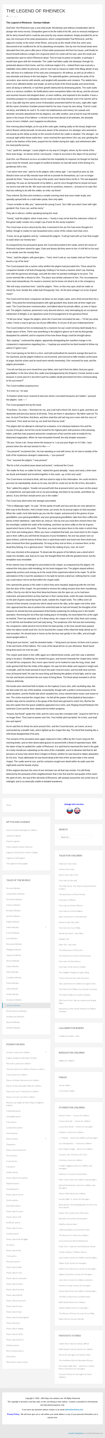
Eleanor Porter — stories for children (74, 1115)
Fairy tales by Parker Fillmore (71, 905)
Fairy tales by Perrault (68, 880)
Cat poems (10, 1167)
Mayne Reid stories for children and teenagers (78, 1291)
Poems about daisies (14, 1284)
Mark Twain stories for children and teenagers (78, 1179)
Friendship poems (13, 1111)
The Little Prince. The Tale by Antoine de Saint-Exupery (78, 887)
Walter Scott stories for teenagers (73, 1263)
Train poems (11, 1256)
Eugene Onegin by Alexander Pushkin (21, 1058)
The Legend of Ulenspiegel (16, 863)
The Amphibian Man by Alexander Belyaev (76, 1360)
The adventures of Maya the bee (72, 894)
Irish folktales (12, 938)
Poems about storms (15, 1194)
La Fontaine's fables (67, 1091)
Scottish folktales (13, 916)
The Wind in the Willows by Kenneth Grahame (78, 989)
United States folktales (15, 894)
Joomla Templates (75, 1433)
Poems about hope (14, 1312)
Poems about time (13, 1250)
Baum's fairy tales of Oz (68, 875)
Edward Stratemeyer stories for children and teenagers (77, 1186)
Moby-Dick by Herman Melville (71, 1319)
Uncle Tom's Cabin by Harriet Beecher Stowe (77, 1246)
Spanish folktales (13, 1022)
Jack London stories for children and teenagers (78, 1257)
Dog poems (11, 1144)
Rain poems (11, 1356)
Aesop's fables (64, 1085)
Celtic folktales (12, 988)
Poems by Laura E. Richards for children (22, 1091)
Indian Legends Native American (19, 847)
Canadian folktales (13, 977)
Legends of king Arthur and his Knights (22, 852)
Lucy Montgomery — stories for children (75, 1143)
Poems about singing (14, 1328)
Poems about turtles (14, 1334)
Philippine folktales (13, 949)
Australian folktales (14, 899)
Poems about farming (15, 1289)
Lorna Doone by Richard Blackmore (73, 1241)
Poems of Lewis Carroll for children (20, 1097)
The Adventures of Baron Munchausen (75, 956)
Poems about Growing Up (16, 1178)
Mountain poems (13, 1261)
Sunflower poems (13, 1222)
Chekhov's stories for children (71, 1132)
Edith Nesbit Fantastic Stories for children (76, 1349)
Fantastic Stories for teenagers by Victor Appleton (75, 1375)
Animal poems (12, 1133)
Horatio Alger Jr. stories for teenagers (74, 1199)
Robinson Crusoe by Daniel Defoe (73, 1174)
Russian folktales (13, 888)
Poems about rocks (14, 1273)
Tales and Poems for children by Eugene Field (77, 983)
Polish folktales (12, 972)
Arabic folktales (12, 994)
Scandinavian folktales (15, 1016)
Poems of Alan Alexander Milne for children (23, 1086)
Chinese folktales (13, 905)
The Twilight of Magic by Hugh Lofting (74, 972)
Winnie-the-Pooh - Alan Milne (71, 933)
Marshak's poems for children (18, 1063)
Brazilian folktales (13, 910)
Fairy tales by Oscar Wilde (69, 928)
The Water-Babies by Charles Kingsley (75, 995)
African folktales (13, 961)
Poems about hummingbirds (17, 1317)
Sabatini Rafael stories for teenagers (73, 1308)
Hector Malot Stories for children (72, 1193)
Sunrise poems (12, 1200)
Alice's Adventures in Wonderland (73, 916)
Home (8, 805)
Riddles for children (67, 1060)
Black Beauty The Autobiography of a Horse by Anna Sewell (78, 1206)
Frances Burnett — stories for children (75, 1121)
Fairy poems (11, 1122)
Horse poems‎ (11, 1155)
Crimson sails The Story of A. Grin (73, 1154)
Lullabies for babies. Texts (69, 1036)
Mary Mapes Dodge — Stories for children (76, 1149)
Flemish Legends (13, 841)
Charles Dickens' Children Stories (73, 1252)
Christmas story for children (70, 1160)
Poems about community (16, 1278)
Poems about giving (14, 1295)
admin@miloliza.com (74, 1410)
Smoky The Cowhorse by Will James (74, 1213)
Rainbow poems (12, 1345)
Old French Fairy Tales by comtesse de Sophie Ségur (77, 1001)
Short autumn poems (15, 1351)
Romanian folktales (14, 944)
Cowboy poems (12, 1233)
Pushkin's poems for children (18, 1052)
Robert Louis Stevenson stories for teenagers (77, 1269)
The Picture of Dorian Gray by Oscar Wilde (76, 1313)
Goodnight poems (13, 1116)
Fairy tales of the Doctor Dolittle (72, 967)
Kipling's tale (64, 939)
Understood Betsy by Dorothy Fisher (74, 1230)
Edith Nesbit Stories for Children (72, 1302)
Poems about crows (14, 1228)
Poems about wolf (13, 1217)
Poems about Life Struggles (17, 1239)
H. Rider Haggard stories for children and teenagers (75, 1167)
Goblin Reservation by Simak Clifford (74, 1343)
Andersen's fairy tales (68, 864)
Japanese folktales (13, 955)
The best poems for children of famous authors (25, 1069)
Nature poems (12, 1139)
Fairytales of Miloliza (67, 900)
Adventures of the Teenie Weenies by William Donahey (77, 1010)
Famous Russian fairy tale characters (74, 978)
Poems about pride (14, 1267)
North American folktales (16, 1011)
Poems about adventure (16, 1150)
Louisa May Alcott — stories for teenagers (76, 1126)
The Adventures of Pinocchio (71, 950)
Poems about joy (13, 1323)
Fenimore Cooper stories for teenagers (75, 1285)
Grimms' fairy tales (66, 869)
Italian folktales (12, 966)
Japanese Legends (13, 835)
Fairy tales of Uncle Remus (70, 961)
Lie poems (10, 1245)
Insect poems (11, 1161)
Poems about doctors (15, 1340)
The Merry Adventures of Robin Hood (74, 1296)
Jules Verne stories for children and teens (76, 1280)
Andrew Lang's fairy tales (69, 922)
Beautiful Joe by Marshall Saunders (73, 1218)
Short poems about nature (17, 1362)
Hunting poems (12, 1189)
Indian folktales (12, 927)
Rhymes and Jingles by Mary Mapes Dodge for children (25, 1103)
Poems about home (14, 1306)
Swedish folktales (13, 1028)
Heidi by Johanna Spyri (68, 1224)
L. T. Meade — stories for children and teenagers (78, 1138)
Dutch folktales (12, 983)
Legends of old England (15, 858)
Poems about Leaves (14, 1211)
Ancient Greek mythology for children (21, 830)
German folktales (13, 1005)
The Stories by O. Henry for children (74, 1235)
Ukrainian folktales (14, 1000)
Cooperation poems (14, 1127)
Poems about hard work (16, 1300)
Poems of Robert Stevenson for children (22, 1080)
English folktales (13, 922)
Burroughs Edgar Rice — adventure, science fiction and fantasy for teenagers (76, 1367)
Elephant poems (12, 1183)
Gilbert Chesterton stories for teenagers (75, 1274)
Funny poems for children (16, 1074)
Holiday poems (12, 1172)
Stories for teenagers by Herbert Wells (75, 1355)
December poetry (13, 1206)
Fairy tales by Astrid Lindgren (71, 911)
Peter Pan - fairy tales (67, 944)
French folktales (13, 933)
